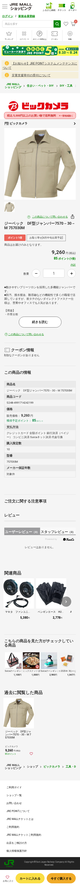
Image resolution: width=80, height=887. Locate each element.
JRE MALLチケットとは (19, 819)
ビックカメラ (18, 123)
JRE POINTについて (18, 811)
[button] (66, 601)
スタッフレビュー (58, 532)
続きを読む (40, 322)
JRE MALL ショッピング (13, 86)
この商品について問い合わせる (50, 216)
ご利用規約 (12, 826)
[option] (40, 164)
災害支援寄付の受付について (31, 75)
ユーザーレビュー (22, 532)
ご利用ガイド (14, 787)
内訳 (73, 264)
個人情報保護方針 (16, 850)
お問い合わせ (14, 803)
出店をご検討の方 (16, 842)
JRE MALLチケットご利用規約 (23, 834)
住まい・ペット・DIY (40, 85)
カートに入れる (30, 878)
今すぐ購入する (61, 878)
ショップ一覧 (14, 795)
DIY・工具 (66, 85)
